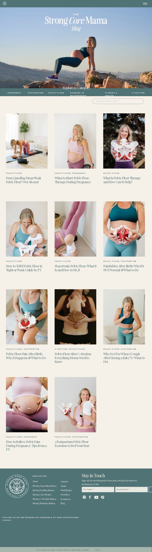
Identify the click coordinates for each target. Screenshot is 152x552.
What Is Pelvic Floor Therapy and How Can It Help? (122, 180)
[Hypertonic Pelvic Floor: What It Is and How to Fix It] (75, 228)
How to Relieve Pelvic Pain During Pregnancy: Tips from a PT (26, 445)
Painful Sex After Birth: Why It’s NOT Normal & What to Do (123, 268)
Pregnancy (79, 173)
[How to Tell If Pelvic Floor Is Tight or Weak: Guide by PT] (27, 228)
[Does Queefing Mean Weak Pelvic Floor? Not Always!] (27, 141)
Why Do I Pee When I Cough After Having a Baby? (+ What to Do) (124, 357)
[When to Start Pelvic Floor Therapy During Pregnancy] (75, 141)
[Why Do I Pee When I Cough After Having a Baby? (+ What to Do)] (124, 316)
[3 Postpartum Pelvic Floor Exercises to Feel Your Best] (75, 404)
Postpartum (129, 261)
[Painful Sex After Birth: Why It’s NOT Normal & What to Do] (124, 228)
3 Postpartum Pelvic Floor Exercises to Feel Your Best (72, 443)
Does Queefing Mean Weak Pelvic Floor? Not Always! (23, 180)
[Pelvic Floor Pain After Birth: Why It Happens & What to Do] (27, 316)
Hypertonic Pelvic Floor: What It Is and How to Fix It (76, 268)
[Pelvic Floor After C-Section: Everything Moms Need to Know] (75, 316)
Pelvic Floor (14, 173)
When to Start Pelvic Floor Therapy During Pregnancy (73, 180)
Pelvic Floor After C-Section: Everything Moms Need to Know (73, 357)
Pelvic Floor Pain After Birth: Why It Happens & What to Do (26, 355)
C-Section (61, 349)
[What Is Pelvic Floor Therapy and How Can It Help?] (124, 141)
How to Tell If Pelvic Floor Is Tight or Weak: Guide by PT (24, 268)
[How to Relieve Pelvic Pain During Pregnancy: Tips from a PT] (27, 404)
